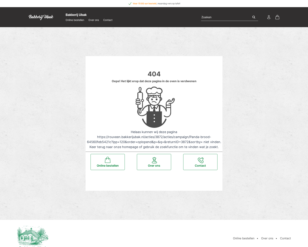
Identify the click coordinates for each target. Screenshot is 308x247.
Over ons (93, 19)
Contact (107, 19)
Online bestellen (75, 19)
